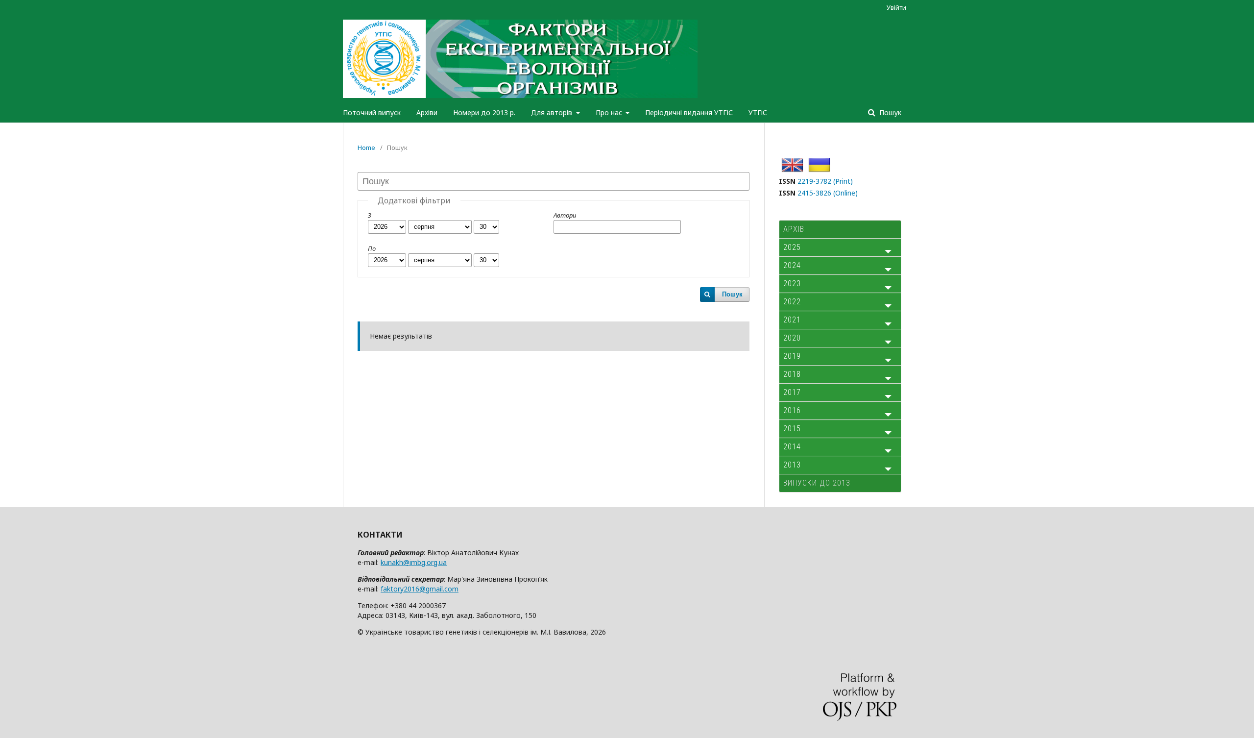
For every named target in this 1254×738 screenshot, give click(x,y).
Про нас (610, 112)
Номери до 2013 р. (484, 112)
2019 (792, 356)
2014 (792, 446)
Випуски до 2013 (816, 483)
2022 (792, 301)
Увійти (896, 7)
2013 (792, 464)
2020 (792, 338)
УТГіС (757, 112)
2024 (792, 265)
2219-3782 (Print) (825, 181)
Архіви (426, 112)
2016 (792, 410)
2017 (792, 392)
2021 (792, 319)
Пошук (889, 112)
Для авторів (552, 112)
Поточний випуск (372, 112)
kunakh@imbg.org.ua (414, 562)
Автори (565, 215)
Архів (793, 229)
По (372, 248)
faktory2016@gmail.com (419, 588)
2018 (792, 374)
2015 (792, 428)
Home (366, 147)
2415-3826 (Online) (827, 192)
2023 (792, 283)
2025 (792, 247)
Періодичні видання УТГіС (689, 112)
